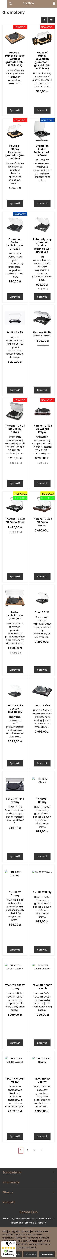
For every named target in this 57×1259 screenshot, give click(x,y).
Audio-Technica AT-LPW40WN (14, 615)
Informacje (11, 1182)
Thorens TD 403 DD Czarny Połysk (15, 429)
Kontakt (9, 1202)
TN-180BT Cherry (42, 800)
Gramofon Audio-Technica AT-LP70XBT (14, 244)
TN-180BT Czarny (15, 893)
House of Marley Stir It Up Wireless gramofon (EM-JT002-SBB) (15, 59)
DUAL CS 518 (42, 612)
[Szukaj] (10, 4)
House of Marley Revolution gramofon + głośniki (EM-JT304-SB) (42, 60)
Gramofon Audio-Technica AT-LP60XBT (42, 150)
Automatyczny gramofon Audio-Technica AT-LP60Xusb (42, 246)
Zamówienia (12, 1172)
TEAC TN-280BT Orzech (42, 987)
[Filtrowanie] (44, 20)
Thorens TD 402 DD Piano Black (15, 520)
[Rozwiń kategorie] (3, 4)
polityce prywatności (24, 1247)
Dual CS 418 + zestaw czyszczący (14, 709)
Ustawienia (47, 1254)
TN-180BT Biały (42, 892)
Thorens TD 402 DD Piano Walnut (42, 522)
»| (41, 1150)
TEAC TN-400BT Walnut (15, 1080)
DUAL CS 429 (15, 332)
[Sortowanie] (51, 20)
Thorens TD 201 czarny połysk (42, 334)
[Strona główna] (28, 4)
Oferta (8, 1192)
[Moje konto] (54, 4)
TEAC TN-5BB (42, 705)
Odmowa (30, 1254)
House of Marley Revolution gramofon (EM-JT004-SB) (15, 152)
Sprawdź (15, 110)
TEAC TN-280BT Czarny (15, 987)
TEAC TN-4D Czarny (42, 1080)
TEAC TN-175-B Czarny (15, 800)
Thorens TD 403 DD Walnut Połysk (42, 429)
